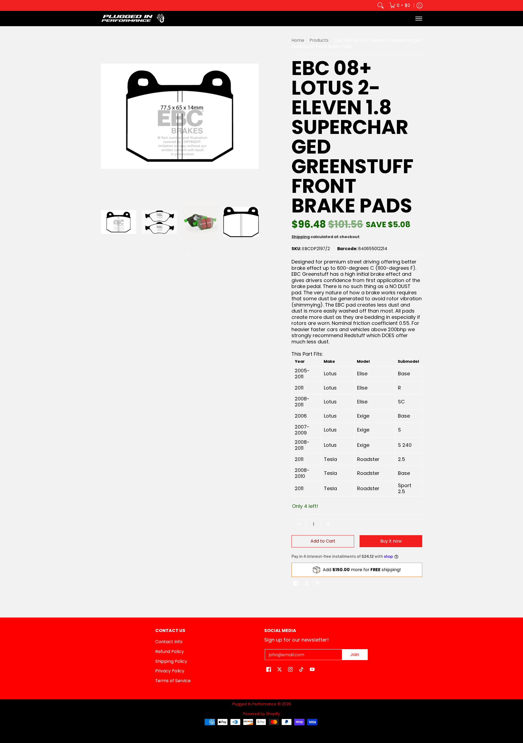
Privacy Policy (169, 671)
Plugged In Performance (254, 704)
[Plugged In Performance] (135, 18)
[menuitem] (399, 5)
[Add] (328, 524)
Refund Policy (169, 651)
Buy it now (391, 541)
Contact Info (169, 642)
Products (319, 40)
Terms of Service (173, 681)
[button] (296, 584)
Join (354, 654)
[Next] (187, 255)
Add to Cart (323, 541)
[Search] (380, 5)
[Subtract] (298, 524)
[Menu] (418, 18)
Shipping (300, 236)
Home (297, 40)
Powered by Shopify (261, 714)
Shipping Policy (171, 661)
